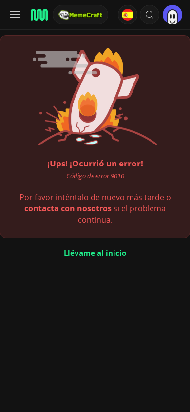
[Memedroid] (38, 15)
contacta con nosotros (68, 208)
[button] (149, 14)
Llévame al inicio (95, 253)
